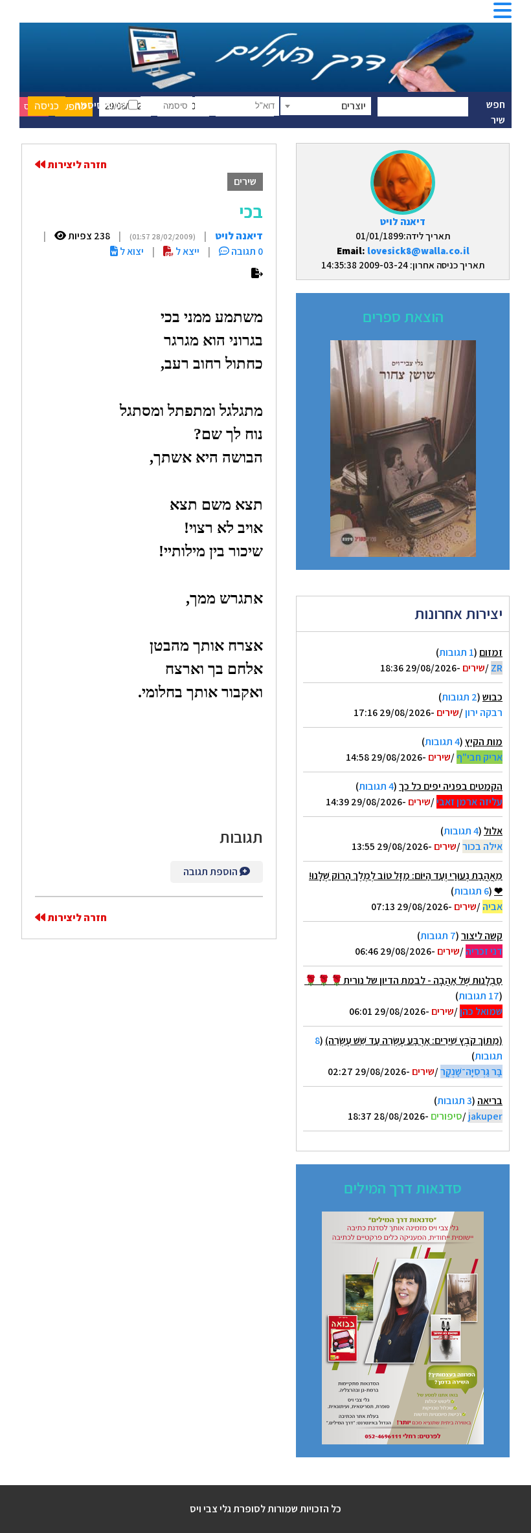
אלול (493, 831)
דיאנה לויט (402, 221)
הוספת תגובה (211, 871)
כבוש (492, 697)
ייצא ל (186, 251)
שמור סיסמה (101, 105)
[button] (502, 14)
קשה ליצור (482, 935)
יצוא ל (131, 251)
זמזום (491, 652)
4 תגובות (442, 741)
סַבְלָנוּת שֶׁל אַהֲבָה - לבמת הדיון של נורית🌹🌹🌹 (403, 980)
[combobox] (325, 106)
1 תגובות (456, 652)
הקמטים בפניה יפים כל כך (451, 786)
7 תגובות (438, 935)
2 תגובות (459, 697)
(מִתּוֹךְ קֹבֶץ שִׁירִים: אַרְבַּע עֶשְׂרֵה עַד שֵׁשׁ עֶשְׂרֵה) (414, 1040)
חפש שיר (495, 112)
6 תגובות (471, 891)
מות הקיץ (484, 741)
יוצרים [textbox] (353, 106)
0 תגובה (246, 251)
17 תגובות (478, 996)
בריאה (490, 1100)
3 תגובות (454, 1100)
